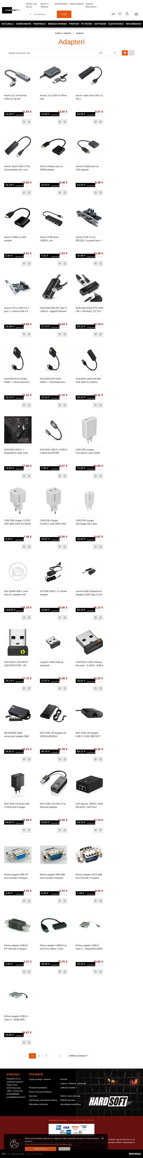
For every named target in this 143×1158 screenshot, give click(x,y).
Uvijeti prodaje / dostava (40, 1079)
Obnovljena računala (38, 1104)
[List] (131, 52)
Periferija (39, 24)
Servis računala (91, 5)
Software (100, 24)
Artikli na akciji (31, 5)
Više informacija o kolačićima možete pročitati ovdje (48, 1144)
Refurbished (133, 24)
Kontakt (63, 1079)
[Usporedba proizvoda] (29, 122)
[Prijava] (127, 13)
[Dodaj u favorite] (29, 72)
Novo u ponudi (44, 5)
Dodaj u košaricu (13, 123)
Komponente (23, 24)
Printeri (74, 24)
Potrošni (86, 24)
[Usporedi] (29, 65)
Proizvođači (77, 4)
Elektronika (116, 24)
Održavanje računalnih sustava (43, 1100)
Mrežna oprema (57, 24)
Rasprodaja (61, 4)
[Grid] (125, 52)
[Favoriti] (23, 122)
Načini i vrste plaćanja (70, 1096)
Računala (8, 24)
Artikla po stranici (77, 1056)
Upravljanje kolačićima (70, 1104)
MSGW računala (67, 1100)
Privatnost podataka (38, 1087)
